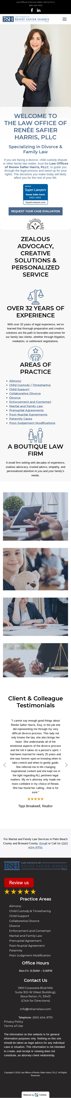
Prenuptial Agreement (25, 940)
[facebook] (32, 10)
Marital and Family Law (26, 406)
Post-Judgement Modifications (32, 423)
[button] (4, 765)
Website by (34, 1094)
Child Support (19, 389)
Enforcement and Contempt (30, 402)
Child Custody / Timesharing (30, 385)
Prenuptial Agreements (26, 410)
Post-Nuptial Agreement (27, 945)
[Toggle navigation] (64, 19)
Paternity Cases (20, 418)
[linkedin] (38, 10)
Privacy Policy (13, 1021)
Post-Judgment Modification (30, 955)
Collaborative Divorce (25, 393)
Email (43, 843)
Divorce (15, 397)
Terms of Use (13, 1026)
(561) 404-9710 (35, 5)
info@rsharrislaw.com (35, 1009)
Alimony (15, 381)
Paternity (15, 950)
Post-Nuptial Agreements (28, 414)
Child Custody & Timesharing (30, 911)
